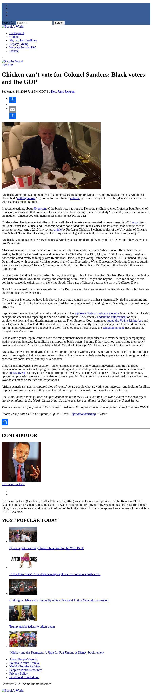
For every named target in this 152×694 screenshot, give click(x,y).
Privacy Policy (19, 673)
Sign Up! (7, 64)
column (75, 198)
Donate (14, 51)
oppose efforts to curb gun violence (97, 313)
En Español (17, 33)
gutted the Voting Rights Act (124, 320)
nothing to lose (26, 198)
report (135, 222)
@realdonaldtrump (84, 414)
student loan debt (113, 327)
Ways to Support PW (23, 47)
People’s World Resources (26, 670)
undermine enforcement (111, 317)
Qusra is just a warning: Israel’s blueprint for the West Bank (47, 548)
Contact (14, 36)
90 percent (40, 208)
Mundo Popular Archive (25, 666)
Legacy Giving (19, 44)
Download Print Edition (24, 677)
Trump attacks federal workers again (32, 626)
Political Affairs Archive (25, 663)
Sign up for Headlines (23, 40)
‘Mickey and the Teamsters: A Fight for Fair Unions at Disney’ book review (57, 652)
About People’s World (23, 659)
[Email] (80, 109)
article (58, 229)
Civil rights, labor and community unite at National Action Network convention (59, 600)
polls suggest (17, 372)
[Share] (80, 100)
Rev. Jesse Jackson (63, 91)
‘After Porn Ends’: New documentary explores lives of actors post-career (55, 574)
